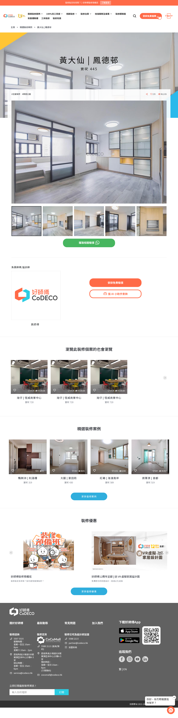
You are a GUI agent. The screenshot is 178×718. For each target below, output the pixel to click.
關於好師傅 (16, 623)
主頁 (13, 27)
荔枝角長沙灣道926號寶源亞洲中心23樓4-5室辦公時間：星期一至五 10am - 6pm (24, 661)
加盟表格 (73, 647)
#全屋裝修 (15, 94)
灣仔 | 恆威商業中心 (29, 398)
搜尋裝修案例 (34, 13)
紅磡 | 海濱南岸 (109, 478)
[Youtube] (137, 659)
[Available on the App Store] (129, 630)
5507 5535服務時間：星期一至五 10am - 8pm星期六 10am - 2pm (23, 644)
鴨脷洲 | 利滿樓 (27, 478)
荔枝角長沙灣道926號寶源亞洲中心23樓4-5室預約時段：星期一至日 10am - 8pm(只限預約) (51, 662)
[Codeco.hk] (14, 16)
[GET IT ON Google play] (129, 640)
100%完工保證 (53, 13)
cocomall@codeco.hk (51, 674)
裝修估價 (85, 13)
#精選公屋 (26, 94)
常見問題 (70, 623)
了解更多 (105, 3)
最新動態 (42, 623)
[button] (16, 152)
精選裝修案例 (26, 27)
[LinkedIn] (145, 659)
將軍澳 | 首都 (150, 478)
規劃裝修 (70, 13)
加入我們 (97, 623)
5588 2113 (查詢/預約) (50, 648)
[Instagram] (130, 659)
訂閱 (61, 692)
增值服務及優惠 (102, 13)
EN (125, 669)
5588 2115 (74, 638)
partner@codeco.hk (78, 642)
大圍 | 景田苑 (68, 478)
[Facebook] (122, 659)
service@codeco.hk (23, 672)
